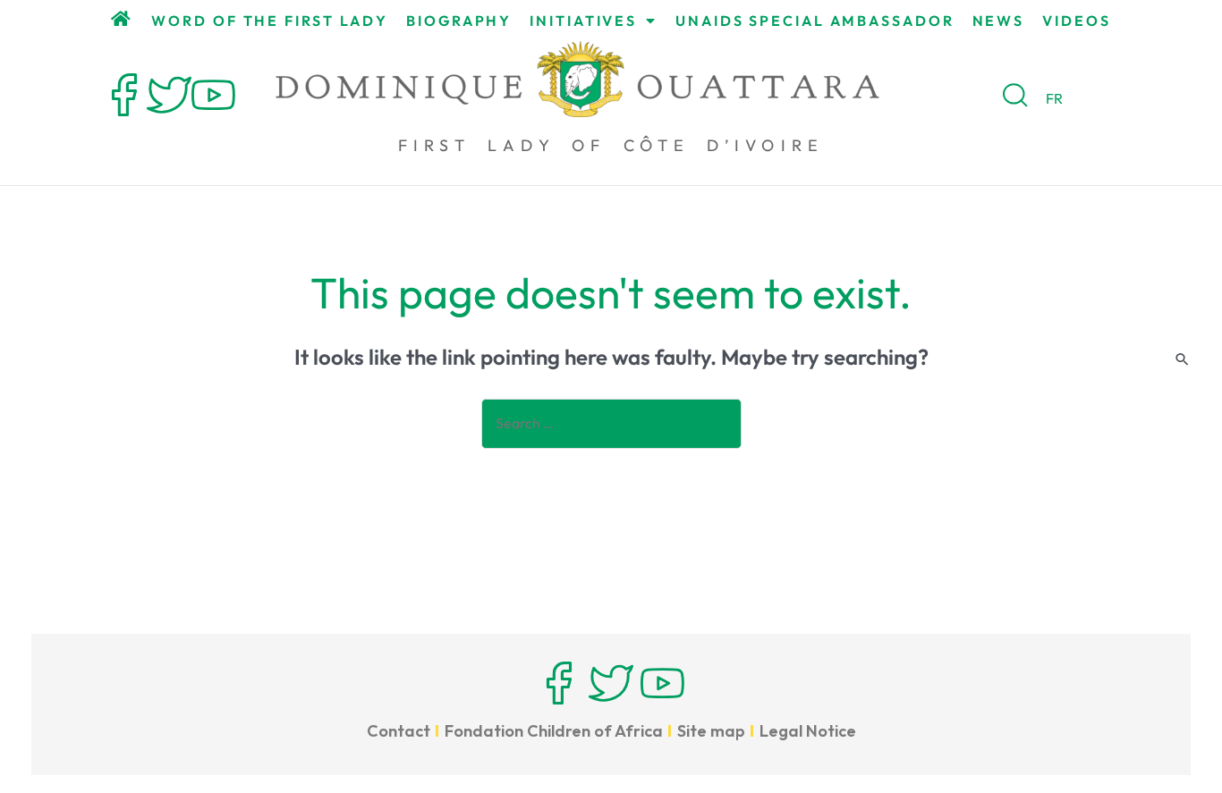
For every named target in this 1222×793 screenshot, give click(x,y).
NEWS (998, 21)
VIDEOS (1076, 21)
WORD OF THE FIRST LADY (269, 21)
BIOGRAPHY (459, 21)
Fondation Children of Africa (554, 731)
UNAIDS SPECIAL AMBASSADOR (815, 21)
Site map (711, 731)
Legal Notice (808, 731)
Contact (398, 731)
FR (1054, 98)
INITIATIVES (583, 21)
